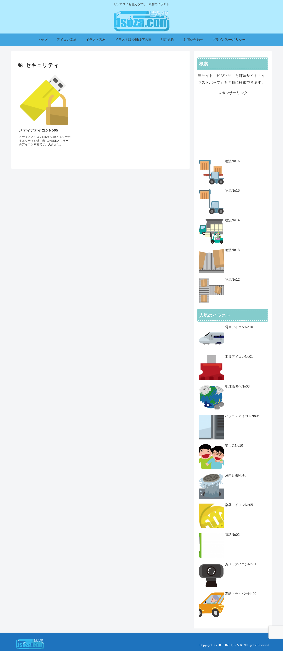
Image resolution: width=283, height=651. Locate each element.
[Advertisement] (232, 125)
